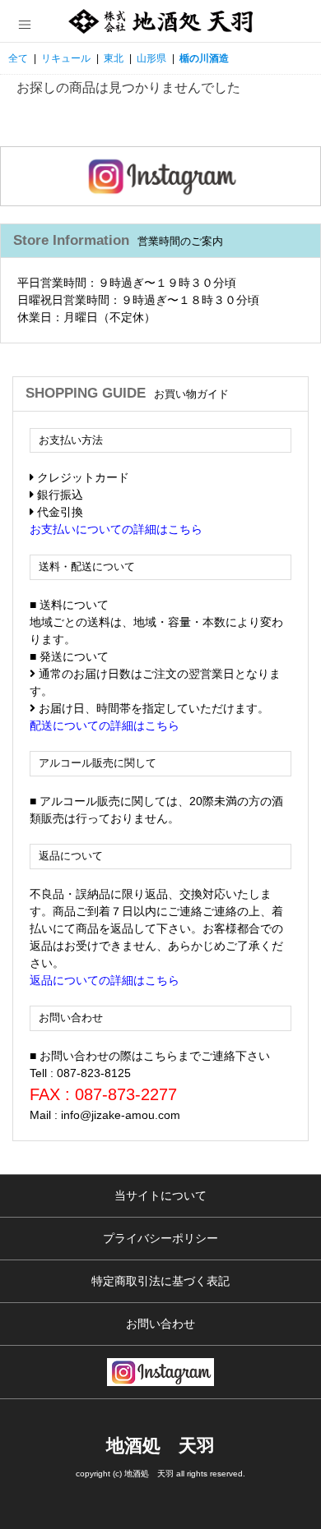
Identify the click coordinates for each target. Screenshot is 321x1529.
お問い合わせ (160, 1323)
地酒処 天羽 (160, 1445)
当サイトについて (160, 1195)
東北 (113, 58)
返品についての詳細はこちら (104, 980)
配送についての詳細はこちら (104, 725)
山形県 (151, 58)
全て (18, 58)
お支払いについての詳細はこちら (116, 529)
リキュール (66, 58)
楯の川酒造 (204, 58)
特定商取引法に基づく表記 (160, 1280)
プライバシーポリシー (160, 1238)
